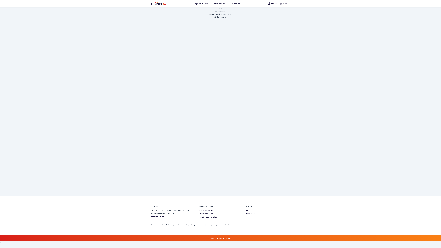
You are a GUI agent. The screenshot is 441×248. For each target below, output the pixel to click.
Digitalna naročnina (206, 210)
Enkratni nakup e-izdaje (207, 217)
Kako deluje (235, 3)
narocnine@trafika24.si (160, 216)
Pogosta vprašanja (193, 225)
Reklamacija (230, 225)
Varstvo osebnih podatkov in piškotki (165, 225)
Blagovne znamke (200, 3)
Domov (249, 210)
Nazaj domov (221, 17)
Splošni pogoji (213, 225)
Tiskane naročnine (205, 214)
